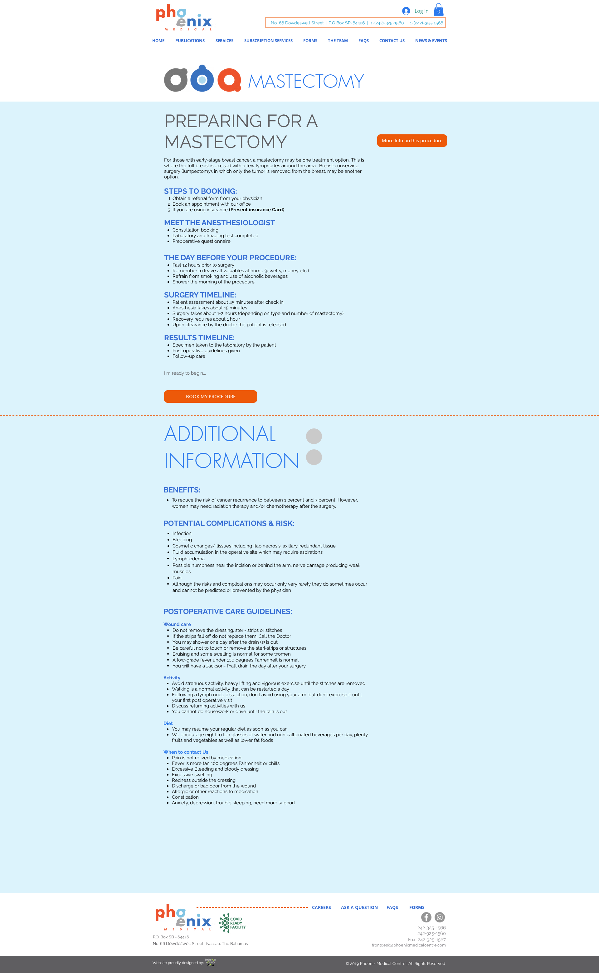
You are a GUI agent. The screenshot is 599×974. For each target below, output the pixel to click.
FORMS (414, 907)
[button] (438, 9)
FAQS (394, 907)
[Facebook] (426, 917)
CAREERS (322, 907)
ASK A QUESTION (360, 907)
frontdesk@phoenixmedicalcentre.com (409, 945)
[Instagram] (440, 917)
